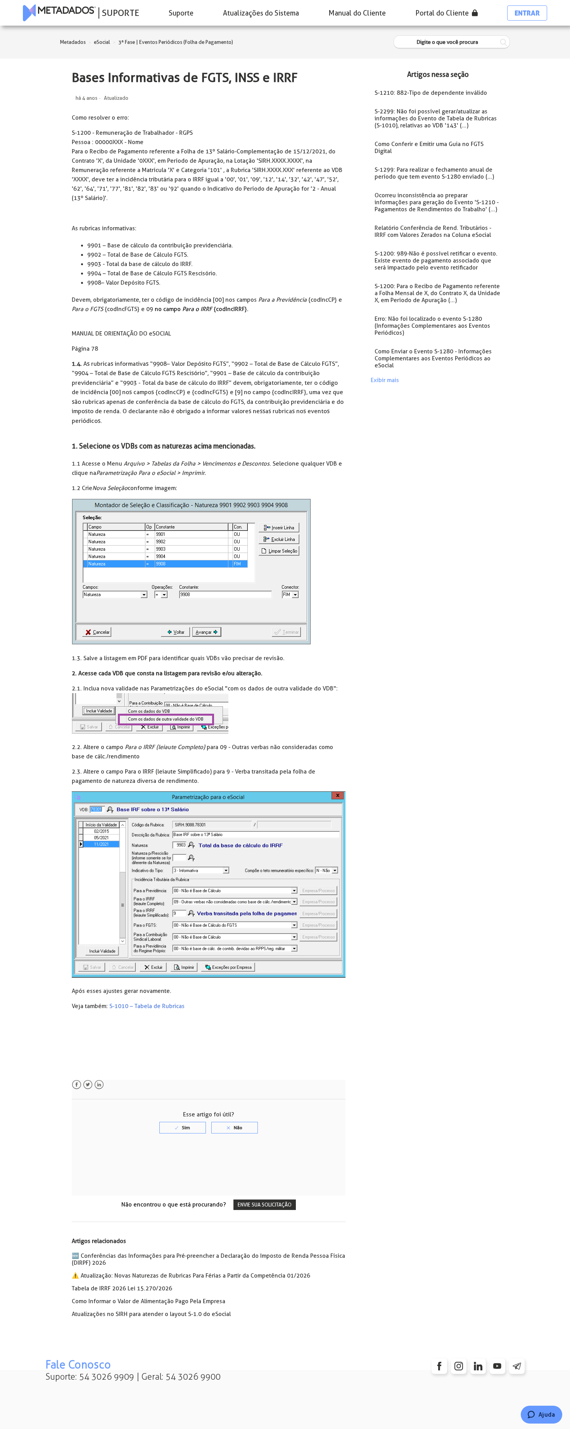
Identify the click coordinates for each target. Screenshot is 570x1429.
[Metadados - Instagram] (458, 1366)
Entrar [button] (527, 13)
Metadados (73, 42)
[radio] (182, 1127)
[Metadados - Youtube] (497, 1366)
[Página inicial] (59, 13)
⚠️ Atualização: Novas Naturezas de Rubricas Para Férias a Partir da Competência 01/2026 (191, 1275)
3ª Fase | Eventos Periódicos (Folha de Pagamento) (175, 42)
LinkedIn (99, 1085)
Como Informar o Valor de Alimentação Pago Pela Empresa (148, 1301)
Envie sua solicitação (265, 1205)
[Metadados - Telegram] (517, 1366)
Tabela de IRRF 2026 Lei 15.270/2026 (122, 1288)
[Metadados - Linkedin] (478, 1366)
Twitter (88, 1085)
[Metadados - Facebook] (439, 1366)
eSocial (102, 42)
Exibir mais (385, 380)
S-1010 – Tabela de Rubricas (147, 1006)
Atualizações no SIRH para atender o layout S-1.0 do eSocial (151, 1314)
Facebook (76, 1085)
